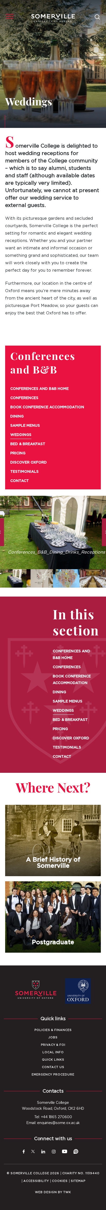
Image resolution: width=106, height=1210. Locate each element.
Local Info (53, 1052)
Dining (17, 416)
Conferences (24, 398)
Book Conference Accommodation (47, 407)
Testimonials (24, 472)
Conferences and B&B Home (39, 389)
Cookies (60, 1181)
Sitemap (78, 1181)
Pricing (17, 453)
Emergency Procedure (53, 1074)
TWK (67, 1192)
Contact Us (53, 1067)
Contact (19, 481)
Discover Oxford (28, 462)
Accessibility (36, 1181)
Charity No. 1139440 (81, 1173)
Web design (46, 1192)
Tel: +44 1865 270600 (53, 1117)
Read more (53, 876)
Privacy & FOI (53, 1044)
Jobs (53, 1037)
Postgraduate (53, 917)
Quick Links (53, 1059)
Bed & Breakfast (27, 444)
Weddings (20, 435)
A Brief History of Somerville (53, 840)
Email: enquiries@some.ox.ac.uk (53, 1123)
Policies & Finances (53, 1030)
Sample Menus (25, 425)
